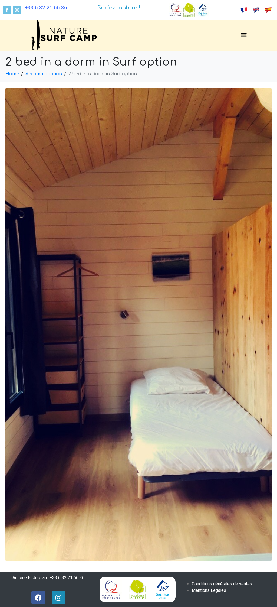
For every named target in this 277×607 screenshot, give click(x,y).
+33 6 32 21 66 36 (46, 7)
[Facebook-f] (7, 10)
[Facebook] (38, 597)
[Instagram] (17, 10)
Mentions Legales (209, 590)
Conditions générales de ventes (222, 583)
